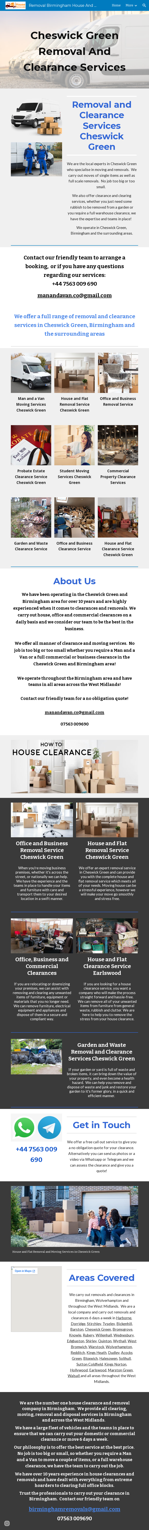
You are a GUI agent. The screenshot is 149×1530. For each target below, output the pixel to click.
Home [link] (116, 5)
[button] (144, 5)
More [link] (129, 5)
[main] (74, 50)
